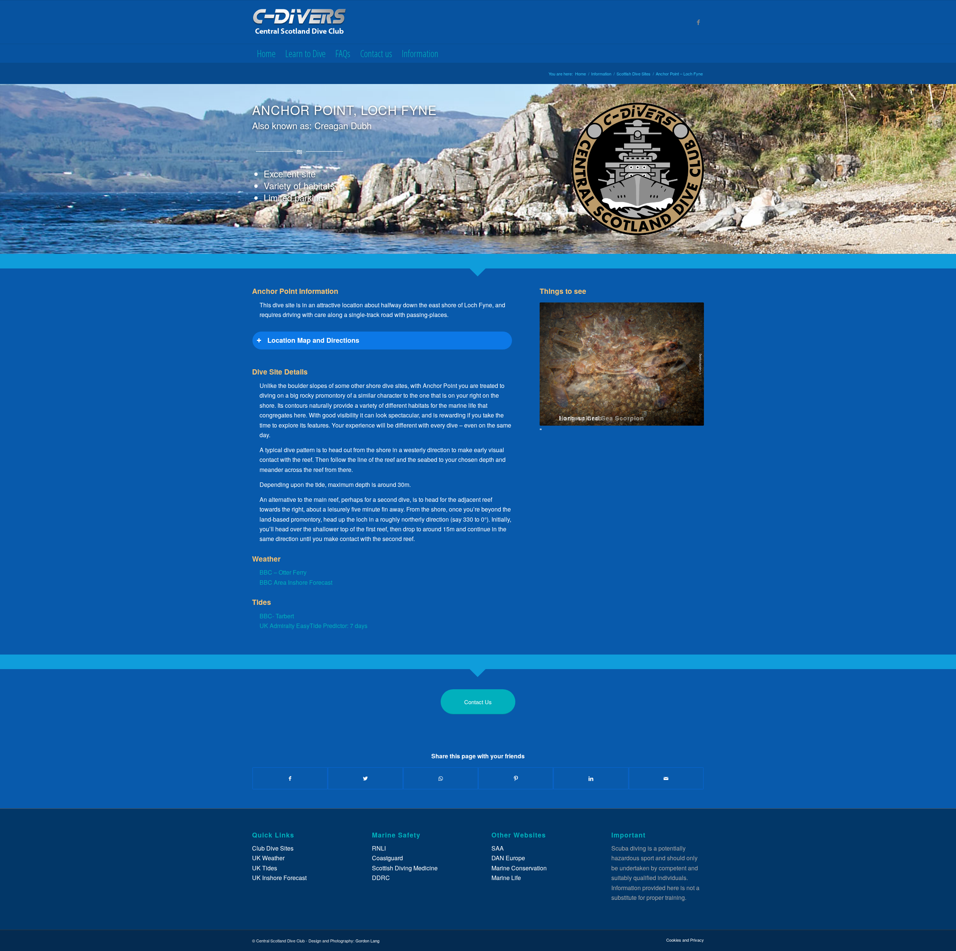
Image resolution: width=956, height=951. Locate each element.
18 (672, 428)
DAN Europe (508, 858)
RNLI (379, 848)
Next (687, 369)
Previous (556, 369)
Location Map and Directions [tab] (313, 340)
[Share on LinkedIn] (590, 778)
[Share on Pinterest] (515, 778)
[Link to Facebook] (698, 22)
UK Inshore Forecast (279, 877)
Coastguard (387, 858)
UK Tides (264, 868)
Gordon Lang (367, 941)
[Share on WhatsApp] (440, 778)
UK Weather (268, 858)
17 (666, 428)
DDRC (381, 877)
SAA (497, 848)
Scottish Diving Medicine (405, 868)
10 (624, 428)
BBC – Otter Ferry (283, 572)
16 (660, 428)
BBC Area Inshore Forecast (296, 582)
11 (630, 428)
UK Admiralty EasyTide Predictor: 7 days (313, 625)
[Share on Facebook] (290, 778)
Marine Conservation (519, 868)
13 (642, 428)
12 (636, 428)
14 (648, 428)
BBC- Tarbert (277, 616)
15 (654, 428)
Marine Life (506, 877)
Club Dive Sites (273, 848)
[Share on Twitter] (365, 778)
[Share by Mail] (666, 778)
